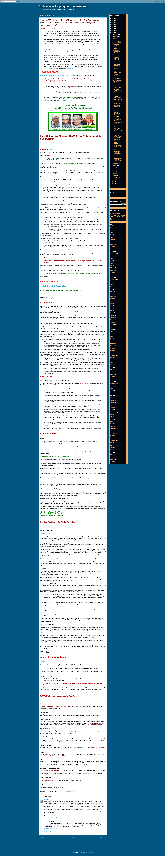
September (116, 163)
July (114, 167)
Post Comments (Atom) (76, 842)
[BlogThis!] (69, 791)
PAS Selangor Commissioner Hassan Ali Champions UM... (117, 158)
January (115, 179)
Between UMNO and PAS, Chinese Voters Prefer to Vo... (117, 141)
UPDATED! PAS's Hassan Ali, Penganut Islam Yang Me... (117, 153)
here (44, 661)
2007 (113, 184)
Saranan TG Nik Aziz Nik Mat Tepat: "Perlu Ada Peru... (116, 52)
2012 (113, 26)
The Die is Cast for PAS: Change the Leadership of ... (117, 41)
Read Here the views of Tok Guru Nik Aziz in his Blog (58, 75)
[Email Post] (64, 791)
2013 (113, 24)
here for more (69, 68)
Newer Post (43, 837)
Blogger (91, 852)
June (114, 169)
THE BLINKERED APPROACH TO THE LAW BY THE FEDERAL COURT (117, 215)
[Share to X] (70, 791)
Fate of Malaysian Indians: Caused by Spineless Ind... (117, 147)
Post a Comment (46, 831)
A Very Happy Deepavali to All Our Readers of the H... (117, 91)
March (114, 175)
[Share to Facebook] (72, 791)
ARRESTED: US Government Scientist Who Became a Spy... (117, 70)
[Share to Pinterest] (74, 791)
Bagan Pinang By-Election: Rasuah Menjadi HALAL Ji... (117, 130)
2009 (113, 32)
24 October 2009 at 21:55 (50, 818)
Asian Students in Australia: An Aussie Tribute (117, 96)
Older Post (103, 837)
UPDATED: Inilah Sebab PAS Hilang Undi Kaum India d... (117, 112)
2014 (113, 22)
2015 (113, 20)
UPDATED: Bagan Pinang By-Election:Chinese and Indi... (117, 118)
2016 (113, 18)
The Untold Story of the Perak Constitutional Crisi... (117, 82)
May (114, 171)
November (115, 36)
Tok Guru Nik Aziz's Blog (54, 286)
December (115, 34)
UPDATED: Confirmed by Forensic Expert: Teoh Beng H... (117, 76)
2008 (113, 182)
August (115, 165)
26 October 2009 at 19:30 (50, 828)
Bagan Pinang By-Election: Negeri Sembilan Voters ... (117, 124)
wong (45, 799)
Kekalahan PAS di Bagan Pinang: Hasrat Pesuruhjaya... (117, 107)
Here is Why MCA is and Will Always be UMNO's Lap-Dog (117, 59)
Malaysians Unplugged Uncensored (63, 6)
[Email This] (67, 791)
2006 (113, 186)
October (115, 38)
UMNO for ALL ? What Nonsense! (117, 86)
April (114, 173)
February (115, 177)
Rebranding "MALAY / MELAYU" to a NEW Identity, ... (117, 135)
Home (73, 837)
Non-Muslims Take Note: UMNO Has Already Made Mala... (117, 64)
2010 (113, 30)
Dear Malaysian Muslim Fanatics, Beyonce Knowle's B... (117, 46)
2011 (113, 28)
